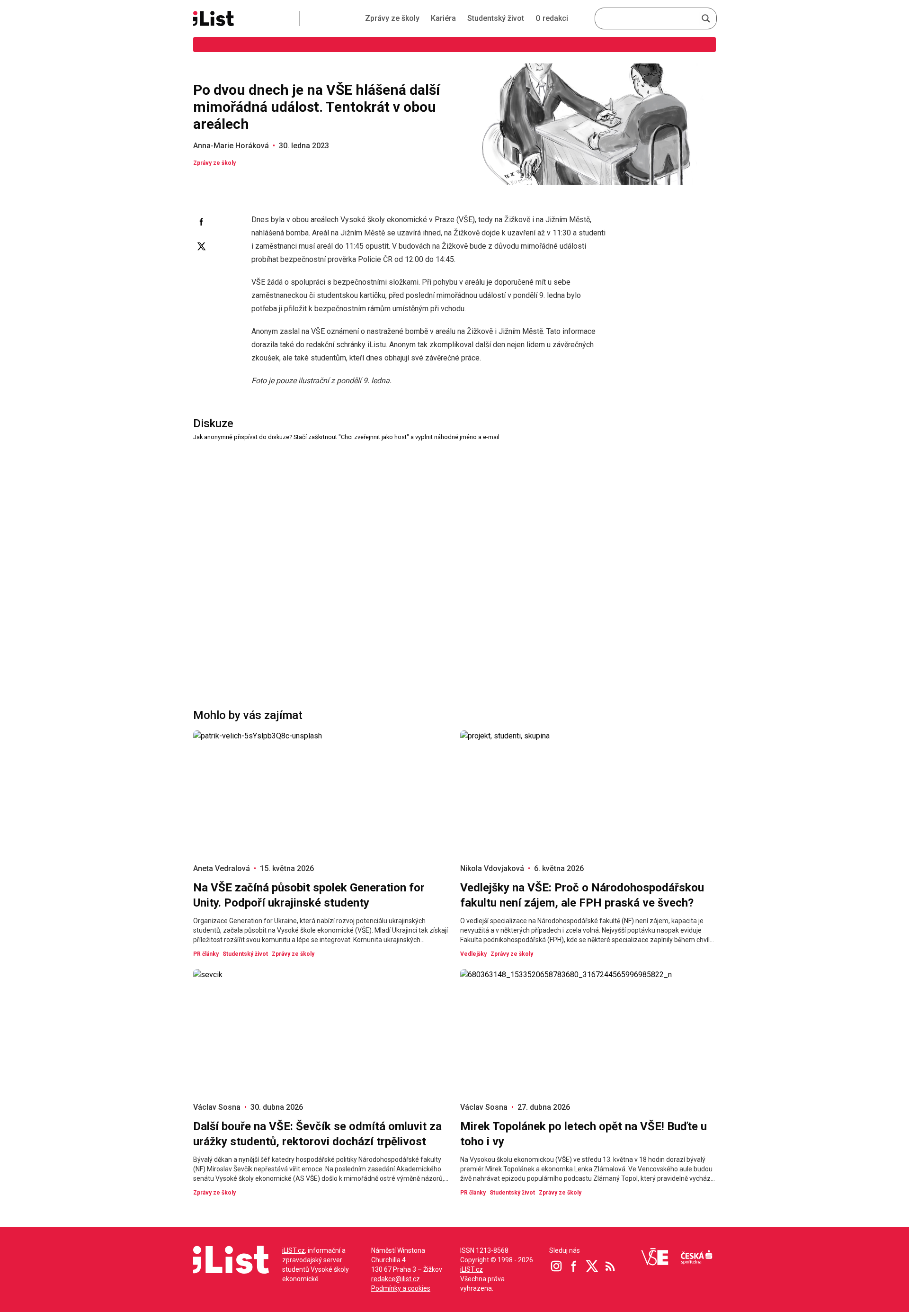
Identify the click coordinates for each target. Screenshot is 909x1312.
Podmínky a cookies (400, 1288)
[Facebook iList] (574, 1266)
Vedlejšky (473, 954)
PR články (206, 954)
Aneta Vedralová (221, 868)
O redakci (551, 18)
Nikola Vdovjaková (492, 868)
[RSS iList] (610, 1266)
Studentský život (495, 18)
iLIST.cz (293, 1250)
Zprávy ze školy (392, 18)
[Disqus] (454, 560)
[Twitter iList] (592, 1266)
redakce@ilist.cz (395, 1279)
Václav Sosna (217, 1107)
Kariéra (443, 18)
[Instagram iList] (556, 1266)
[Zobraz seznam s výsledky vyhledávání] (706, 18)
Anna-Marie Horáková (231, 145)
